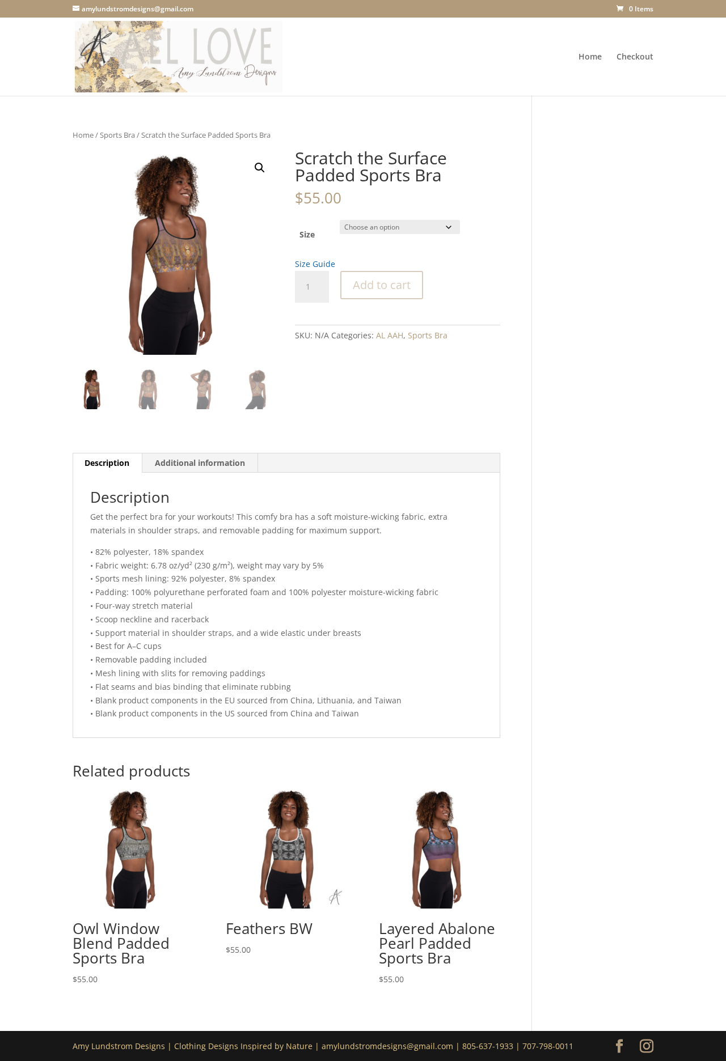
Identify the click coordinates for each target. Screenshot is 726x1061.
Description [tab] (107, 462)
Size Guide (315, 263)
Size (307, 234)
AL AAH (389, 335)
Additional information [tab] (200, 462)
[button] (260, 168)
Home (590, 57)
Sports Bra (117, 135)
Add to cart (382, 284)
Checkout (635, 57)
